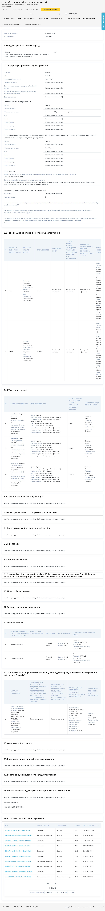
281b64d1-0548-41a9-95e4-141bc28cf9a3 (18, 856)
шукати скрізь (72, 14)
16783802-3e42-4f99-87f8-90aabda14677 (18, 861)
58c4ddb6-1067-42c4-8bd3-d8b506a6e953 (18, 835)
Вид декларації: (8, 18)
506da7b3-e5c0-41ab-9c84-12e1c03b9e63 (18, 851)
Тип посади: (43, 18)
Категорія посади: (57, 18)
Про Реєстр (5, 9)
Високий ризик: (88, 18)
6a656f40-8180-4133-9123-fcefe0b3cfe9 (17, 846)
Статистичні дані (32, 9)
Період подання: (73, 18)
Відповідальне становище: (11, 24)
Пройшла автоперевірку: (33, 24)
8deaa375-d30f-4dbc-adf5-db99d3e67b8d (18, 871)
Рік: (19, 18)
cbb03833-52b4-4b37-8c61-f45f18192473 (18, 877)
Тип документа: (29, 18)
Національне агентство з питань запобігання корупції (86, 907)
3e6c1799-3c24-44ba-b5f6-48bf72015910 (18, 840)
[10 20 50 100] (52, 884)
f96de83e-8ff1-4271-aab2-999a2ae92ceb (17, 866)
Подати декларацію (50, 9)
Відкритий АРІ (17, 9)
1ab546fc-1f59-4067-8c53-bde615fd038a (17, 830)
